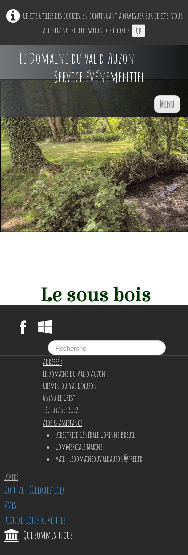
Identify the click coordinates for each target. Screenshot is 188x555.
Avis (10, 505)
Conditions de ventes (35, 520)
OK (138, 31)
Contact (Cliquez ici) (34, 490)
